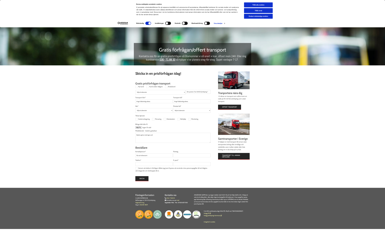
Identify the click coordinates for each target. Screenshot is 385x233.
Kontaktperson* (140, 152)
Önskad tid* (177, 106)
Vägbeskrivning (139, 202)
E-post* (175, 160)
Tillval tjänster (140, 116)
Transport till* (177, 98)
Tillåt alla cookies (258, 5)
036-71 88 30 (170, 198)
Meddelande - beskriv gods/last (146, 131)
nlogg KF (206, 213)
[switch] (168, 23)
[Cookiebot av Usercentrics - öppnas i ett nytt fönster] (123, 23)
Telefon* (138, 160)
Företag (175, 152)
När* (136, 106)
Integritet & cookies (209, 222)
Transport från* (140, 98)
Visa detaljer (218, 23)
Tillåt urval (258, 10)
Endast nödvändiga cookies (258, 16)
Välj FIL (138, 127)
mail (178, 200)
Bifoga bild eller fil (141, 124)
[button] (229, 107)
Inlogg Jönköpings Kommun (213, 215)
